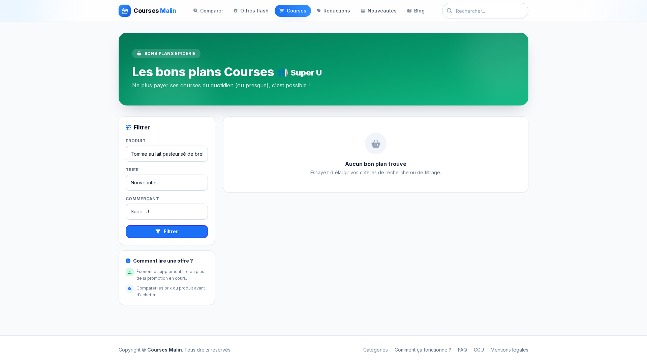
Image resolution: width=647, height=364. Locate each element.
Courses (296, 10)
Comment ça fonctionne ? (423, 350)
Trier (132, 169)
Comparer (211, 10)
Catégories (375, 350)
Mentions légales (509, 350)
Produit (136, 140)
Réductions (337, 10)
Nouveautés (382, 10)
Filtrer (171, 231)
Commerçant (142, 198)
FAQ (462, 350)
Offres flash (254, 10)
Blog (419, 10)
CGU (479, 350)
